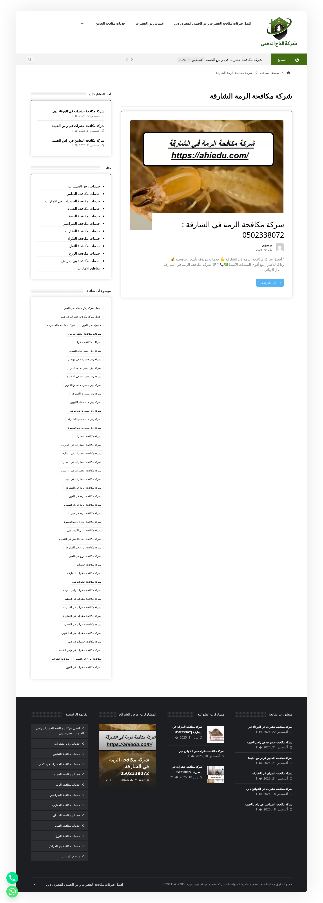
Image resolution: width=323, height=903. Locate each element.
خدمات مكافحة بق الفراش (80, 260)
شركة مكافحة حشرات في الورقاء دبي (78, 111)
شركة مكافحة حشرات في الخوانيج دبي (269, 789)
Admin (267, 246)
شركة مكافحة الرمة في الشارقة (83, 487)
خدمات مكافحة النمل (84, 245)
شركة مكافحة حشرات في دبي (84, 641)
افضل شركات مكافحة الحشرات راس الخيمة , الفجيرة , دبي (60, 730)
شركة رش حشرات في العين (85, 368)
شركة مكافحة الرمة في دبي (86, 513)
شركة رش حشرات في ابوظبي (84, 359)
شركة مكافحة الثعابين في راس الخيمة (248, 59)
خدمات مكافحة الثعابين (83, 193)
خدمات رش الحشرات (84, 186)
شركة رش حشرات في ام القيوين (83, 385)
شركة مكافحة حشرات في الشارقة (82, 616)
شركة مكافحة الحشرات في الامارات (81, 445)
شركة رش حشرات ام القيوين (85, 351)
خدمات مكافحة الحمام (83, 208)
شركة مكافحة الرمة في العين (85, 496)
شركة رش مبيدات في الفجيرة (84, 428)
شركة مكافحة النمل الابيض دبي (84, 530)
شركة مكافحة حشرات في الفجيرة (82, 624)
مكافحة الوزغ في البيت (88, 658)
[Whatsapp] (12, 892)
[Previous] (127, 59)
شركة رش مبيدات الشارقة (86, 393)
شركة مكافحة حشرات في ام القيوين (81, 633)
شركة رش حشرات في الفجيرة (84, 376)
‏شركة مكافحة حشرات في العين (83, 667)
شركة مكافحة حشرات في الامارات (82, 607)
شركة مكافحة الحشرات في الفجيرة (81, 462)
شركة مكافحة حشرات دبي (86, 582)
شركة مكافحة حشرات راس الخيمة (82, 590)
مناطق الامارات (88, 268)
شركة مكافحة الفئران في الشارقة (272, 773)
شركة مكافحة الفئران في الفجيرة (82, 522)
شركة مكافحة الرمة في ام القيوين (82, 505)
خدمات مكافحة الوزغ (84, 253)
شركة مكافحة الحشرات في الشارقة (81, 453)
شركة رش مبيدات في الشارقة (84, 419)
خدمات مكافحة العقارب (82, 230)
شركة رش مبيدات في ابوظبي (85, 410)
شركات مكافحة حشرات (88, 342)
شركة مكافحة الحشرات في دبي (83, 479)
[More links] (83, 24)
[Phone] (12, 878)
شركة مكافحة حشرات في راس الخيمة (78, 125)
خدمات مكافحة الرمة (84, 216)
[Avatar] (279, 247)
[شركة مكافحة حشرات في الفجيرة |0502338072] (215, 774)
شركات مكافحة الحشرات (61, 325)
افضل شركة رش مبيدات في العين (82, 308)
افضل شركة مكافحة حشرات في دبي (81, 316)
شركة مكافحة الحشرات (88, 436)
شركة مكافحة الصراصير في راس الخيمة (268, 804)
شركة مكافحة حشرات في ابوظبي (82, 599)
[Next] (132, 59)
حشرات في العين (91, 325)
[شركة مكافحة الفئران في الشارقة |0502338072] (215, 734)
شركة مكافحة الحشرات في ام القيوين (80, 470)
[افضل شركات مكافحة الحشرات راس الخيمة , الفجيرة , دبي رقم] (279, 32)
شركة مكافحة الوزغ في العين (85, 556)
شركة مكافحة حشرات (89, 564)
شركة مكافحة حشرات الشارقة (84, 573)
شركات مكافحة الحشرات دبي (84, 334)
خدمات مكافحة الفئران (83, 238)
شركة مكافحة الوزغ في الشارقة (83, 547)
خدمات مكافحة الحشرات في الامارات (72, 201)
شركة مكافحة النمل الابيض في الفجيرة (79, 539)
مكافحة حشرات (60, 658)
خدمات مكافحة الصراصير (81, 223)
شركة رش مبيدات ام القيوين (85, 402)
